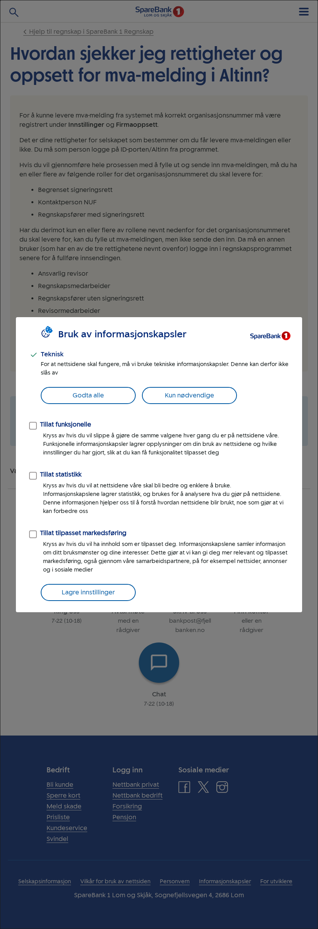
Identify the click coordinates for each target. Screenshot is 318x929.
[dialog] (159, 464)
